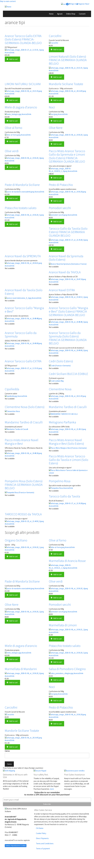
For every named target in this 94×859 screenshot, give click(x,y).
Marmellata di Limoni (63, 625)
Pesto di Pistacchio (61, 185)
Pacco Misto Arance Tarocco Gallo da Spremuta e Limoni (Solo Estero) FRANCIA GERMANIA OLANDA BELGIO (67, 156)
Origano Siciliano (16, 540)
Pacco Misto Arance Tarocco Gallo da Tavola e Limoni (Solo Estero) (68, 459)
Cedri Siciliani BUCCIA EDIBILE (68, 374)
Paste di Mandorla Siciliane (22, 185)
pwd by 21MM (83, 858)
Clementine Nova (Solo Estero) (24, 407)
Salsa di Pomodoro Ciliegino (67, 669)
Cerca (7, 751)
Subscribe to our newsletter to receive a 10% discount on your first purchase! (47, 793)
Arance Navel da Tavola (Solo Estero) (23, 292)
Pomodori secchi (60, 208)
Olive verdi (11, 151)
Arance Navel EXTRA (62, 290)
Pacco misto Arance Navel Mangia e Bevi (21, 442)
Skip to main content (8, 1)
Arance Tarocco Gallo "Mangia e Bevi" (24, 310)
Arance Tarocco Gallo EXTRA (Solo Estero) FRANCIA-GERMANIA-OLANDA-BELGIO (23, 39)
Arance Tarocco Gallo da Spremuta (20, 334)
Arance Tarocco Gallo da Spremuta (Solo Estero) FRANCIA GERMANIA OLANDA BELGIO (68, 338)
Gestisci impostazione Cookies (16, 846)
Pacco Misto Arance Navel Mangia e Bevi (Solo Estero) (66, 442)
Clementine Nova (60, 389)
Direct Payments (42, 838)
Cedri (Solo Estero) (61, 361)
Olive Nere (55, 128)
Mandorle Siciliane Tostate (66, 84)
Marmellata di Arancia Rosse (67, 561)
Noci (52, 107)
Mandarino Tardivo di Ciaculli (68, 407)
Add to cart (13, 59)
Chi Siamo (39, 828)
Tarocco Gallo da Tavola (64, 496)
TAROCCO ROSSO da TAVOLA (23, 514)
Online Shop (70, 14)
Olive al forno (13, 128)
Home (51, 14)
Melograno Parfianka (62, 422)
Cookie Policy (41, 833)
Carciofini (55, 36)
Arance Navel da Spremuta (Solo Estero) (66, 258)
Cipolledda (12, 389)
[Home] (47, 6)
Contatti (82, 14)
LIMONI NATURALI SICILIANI (23, 84)
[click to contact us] (77, 770)
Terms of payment (43, 848)
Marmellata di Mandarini (21, 669)
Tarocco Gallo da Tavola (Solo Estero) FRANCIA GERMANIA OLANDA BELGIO (68, 231)
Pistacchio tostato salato (20, 208)
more (52, 789)
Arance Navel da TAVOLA (65, 272)
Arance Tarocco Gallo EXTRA (23, 361)
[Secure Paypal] (47, 770)
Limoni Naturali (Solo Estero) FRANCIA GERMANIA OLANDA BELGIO (68, 59)
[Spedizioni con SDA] (16, 770)
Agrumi (59, 14)
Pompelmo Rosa (59, 481)
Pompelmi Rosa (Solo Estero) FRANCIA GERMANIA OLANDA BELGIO (24, 484)
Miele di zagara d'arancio (21, 107)
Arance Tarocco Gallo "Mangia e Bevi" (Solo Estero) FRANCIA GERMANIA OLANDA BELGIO (68, 311)
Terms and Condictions (44, 843)
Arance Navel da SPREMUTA (23, 256)
